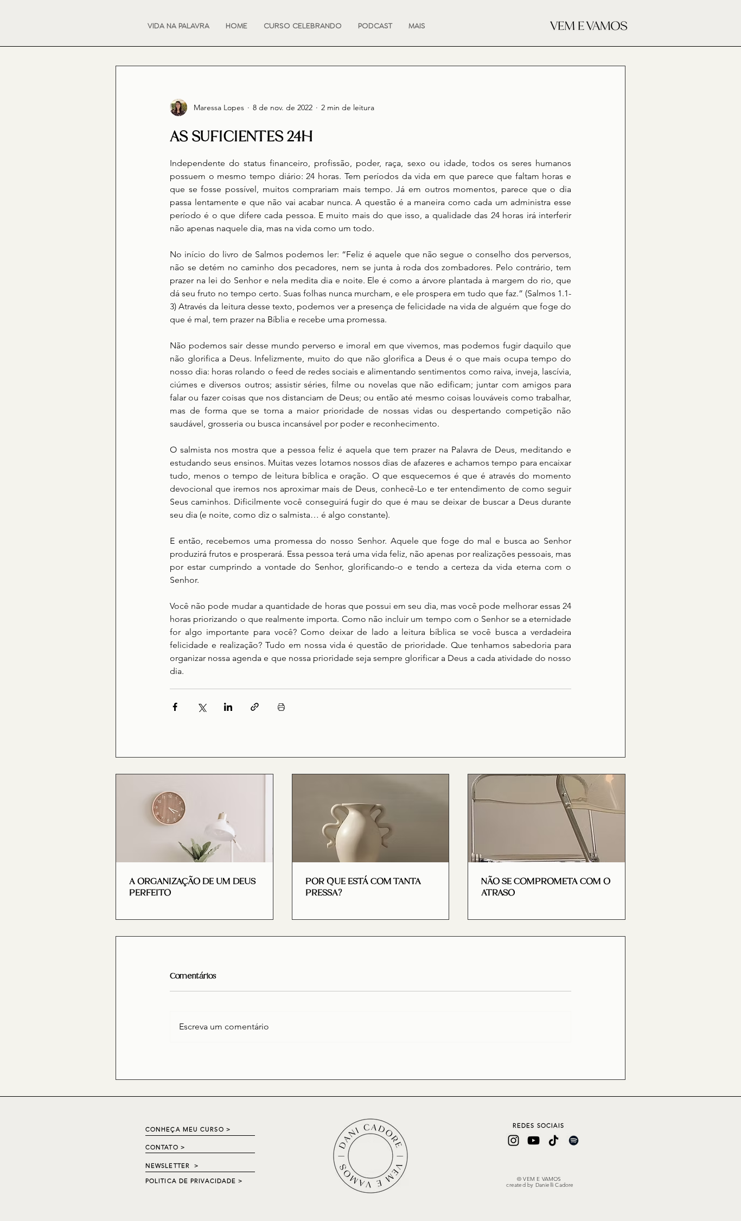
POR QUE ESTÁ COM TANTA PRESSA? (363, 886)
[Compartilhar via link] (255, 707)
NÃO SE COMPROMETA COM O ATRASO (545, 886)
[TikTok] (553, 1140)
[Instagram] (513, 1140)
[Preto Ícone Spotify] (573, 1140)
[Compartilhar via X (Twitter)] (201, 707)
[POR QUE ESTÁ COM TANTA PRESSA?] (370, 818)
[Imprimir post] (281, 707)
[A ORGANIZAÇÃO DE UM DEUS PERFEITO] (194, 818)
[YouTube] (533, 1140)
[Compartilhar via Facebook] (175, 707)
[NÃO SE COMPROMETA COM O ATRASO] (546, 818)
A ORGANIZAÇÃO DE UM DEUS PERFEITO (192, 886)
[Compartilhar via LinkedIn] (228, 707)
